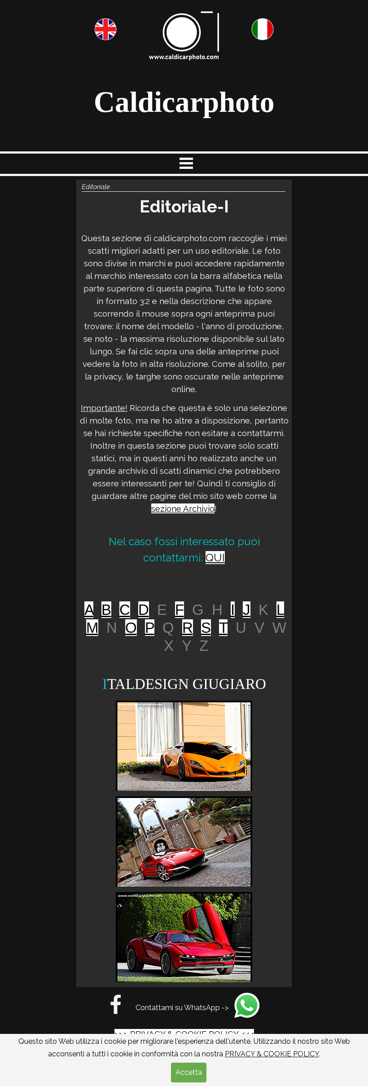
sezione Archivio (183, 508)
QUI (215, 557)
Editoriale (96, 186)
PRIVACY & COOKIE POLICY (272, 1054)
